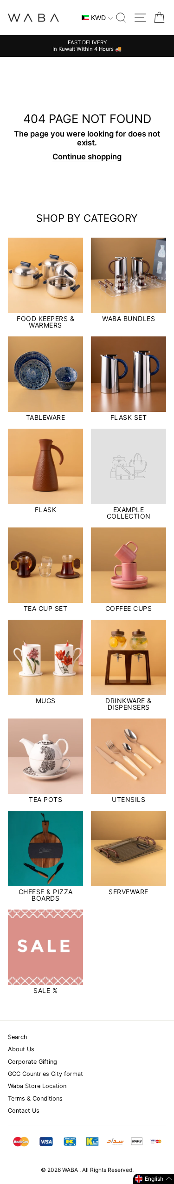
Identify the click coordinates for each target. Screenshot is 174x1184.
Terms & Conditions (35, 1098)
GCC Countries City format (45, 1073)
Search (17, 1036)
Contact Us (23, 1110)
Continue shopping (87, 156)
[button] (153, 1179)
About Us (21, 1049)
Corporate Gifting (32, 1061)
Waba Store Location (37, 1085)
